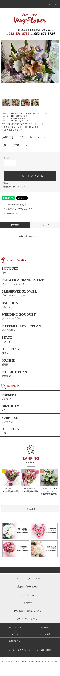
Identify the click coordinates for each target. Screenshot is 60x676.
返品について (9, 183)
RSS (42, 650)
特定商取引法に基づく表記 (15, 187)
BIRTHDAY (18, 118)
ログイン (15, 634)
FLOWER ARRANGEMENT (31, 114)
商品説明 (15, 225)
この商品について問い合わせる (18, 209)
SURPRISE (19, 121)
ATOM (48, 650)
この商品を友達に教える (15, 204)
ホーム (5, 114)
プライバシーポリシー (26, 650)
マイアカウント (14, 627)
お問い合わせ (14, 641)
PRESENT (19, 116)
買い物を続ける (11, 213)
